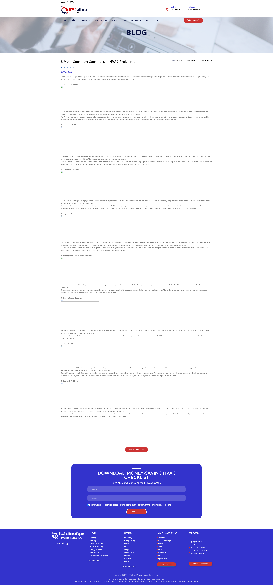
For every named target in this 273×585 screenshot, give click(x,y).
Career (124, 20)
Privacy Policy (154, 575)
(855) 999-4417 (194, 9)
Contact (156, 20)
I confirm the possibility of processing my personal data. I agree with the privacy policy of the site (130, 505)
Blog (113, 20)
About (74, 20)
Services (84, 20)
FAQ (147, 20)
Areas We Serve (100, 20)
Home (65, 20)
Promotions (136, 20)
